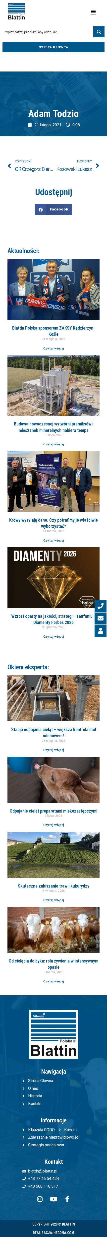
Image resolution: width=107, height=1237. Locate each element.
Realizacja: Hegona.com (53, 1233)
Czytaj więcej (53, 348)
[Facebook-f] (67, 1199)
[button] (53, 47)
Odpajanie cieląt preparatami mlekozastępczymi (53, 811)
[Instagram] (40, 1199)
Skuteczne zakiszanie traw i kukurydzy (53, 886)
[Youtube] (53, 1199)
